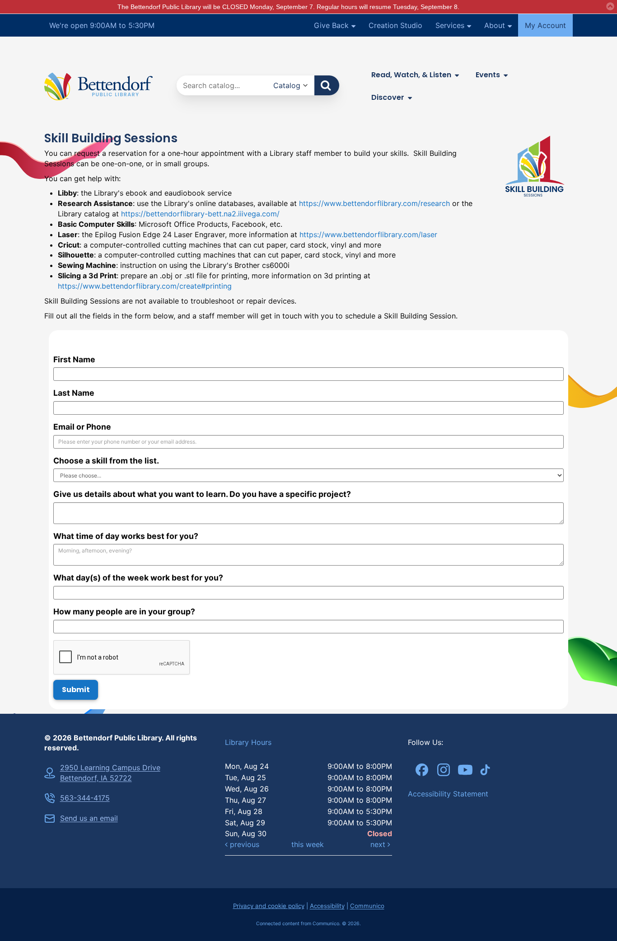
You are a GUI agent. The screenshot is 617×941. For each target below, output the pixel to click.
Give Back (331, 25)
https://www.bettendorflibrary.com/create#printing (145, 285)
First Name (74, 359)
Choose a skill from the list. (106, 460)
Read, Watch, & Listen (411, 75)
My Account (545, 25)
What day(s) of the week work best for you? (138, 577)
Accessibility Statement (448, 793)
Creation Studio (395, 25)
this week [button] (307, 844)
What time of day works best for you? (125, 536)
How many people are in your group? (124, 611)
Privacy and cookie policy (268, 905)
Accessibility (327, 905)
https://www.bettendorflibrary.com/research (374, 203)
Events (488, 75)
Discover (387, 97)
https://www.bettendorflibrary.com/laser (368, 234)
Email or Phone (82, 426)
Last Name (73, 393)
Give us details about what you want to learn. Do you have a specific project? (202, 494)
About (494, 25)
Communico (367, 905)
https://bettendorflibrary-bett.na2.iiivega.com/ (200, 213)
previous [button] (243, 844)
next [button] (379, 844)
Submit (76, 689)
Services (449, 25)
